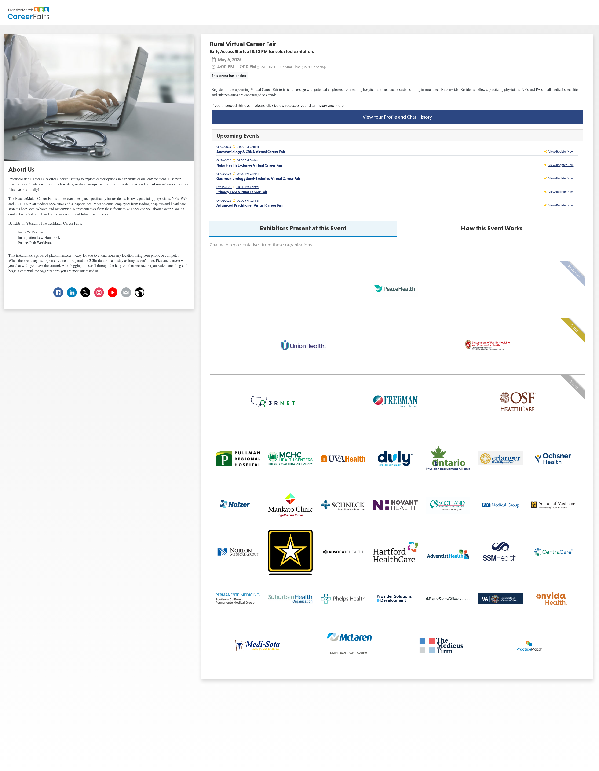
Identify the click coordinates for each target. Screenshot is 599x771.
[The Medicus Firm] (441, 645)
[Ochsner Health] (553, 458)
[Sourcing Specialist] (530, 645)
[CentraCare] (553, 552)
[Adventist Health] (448, 552)
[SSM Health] (500, 552)
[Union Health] (303, 345)
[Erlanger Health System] (500, 458)
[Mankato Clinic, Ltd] (290, 505)
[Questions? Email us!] (126, 292)
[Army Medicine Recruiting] (290, 559)
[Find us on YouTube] (112, 292)
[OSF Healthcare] (518, 402)
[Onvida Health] (553, 599)
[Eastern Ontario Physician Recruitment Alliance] (448, 458)
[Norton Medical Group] (238, 552)
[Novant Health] (395, 505)
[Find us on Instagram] (99, 292)
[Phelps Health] (343, 599)
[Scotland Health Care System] (448, 505)
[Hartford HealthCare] (395, 552)
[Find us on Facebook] (58, 292)
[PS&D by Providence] (394, 598)
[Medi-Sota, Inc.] (257, 645)
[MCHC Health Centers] (290, 458)
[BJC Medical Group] (500, 505)
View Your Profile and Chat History (397, 117)
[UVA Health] (343, 458)
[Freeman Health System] (395, 401)
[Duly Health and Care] (395, 458)
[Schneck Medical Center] (343, 505)
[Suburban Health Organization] (290, 599)
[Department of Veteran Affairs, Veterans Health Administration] (500, 598)
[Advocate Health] (343, 552)
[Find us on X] (85, 292)
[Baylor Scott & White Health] (448, 598)
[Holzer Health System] (238, 505)
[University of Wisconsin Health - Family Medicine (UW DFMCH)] (487, 345)
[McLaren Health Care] (349, 645)
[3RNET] (273, 401)
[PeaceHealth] (395, 288)
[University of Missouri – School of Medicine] (553, 505)
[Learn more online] (139, 292)
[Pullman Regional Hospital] (238, 458)
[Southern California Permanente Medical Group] (238, 598)
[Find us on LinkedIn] (72, 292)
